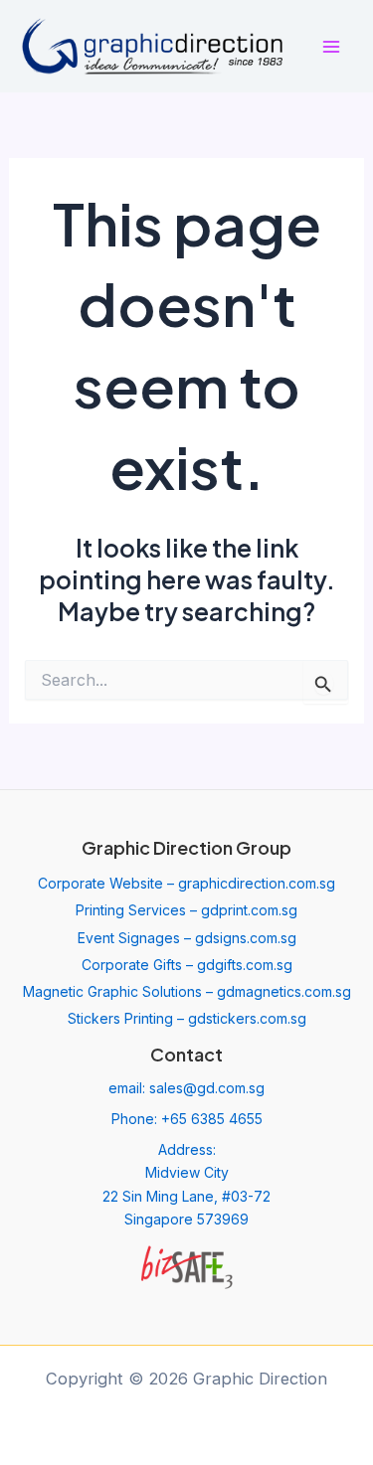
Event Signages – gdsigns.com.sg (187, 937)
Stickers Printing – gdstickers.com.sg (187, 1018)
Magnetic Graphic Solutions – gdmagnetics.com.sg (187, 991)
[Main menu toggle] (330, 46)
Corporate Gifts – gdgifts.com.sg (187, 964)
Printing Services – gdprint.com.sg (186, 909)
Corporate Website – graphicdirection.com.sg (186, 883)
